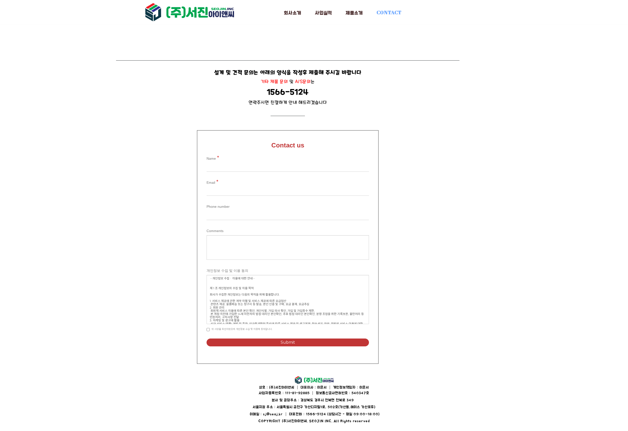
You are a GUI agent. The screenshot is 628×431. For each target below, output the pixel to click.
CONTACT (389, 12)
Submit (288, 342)
